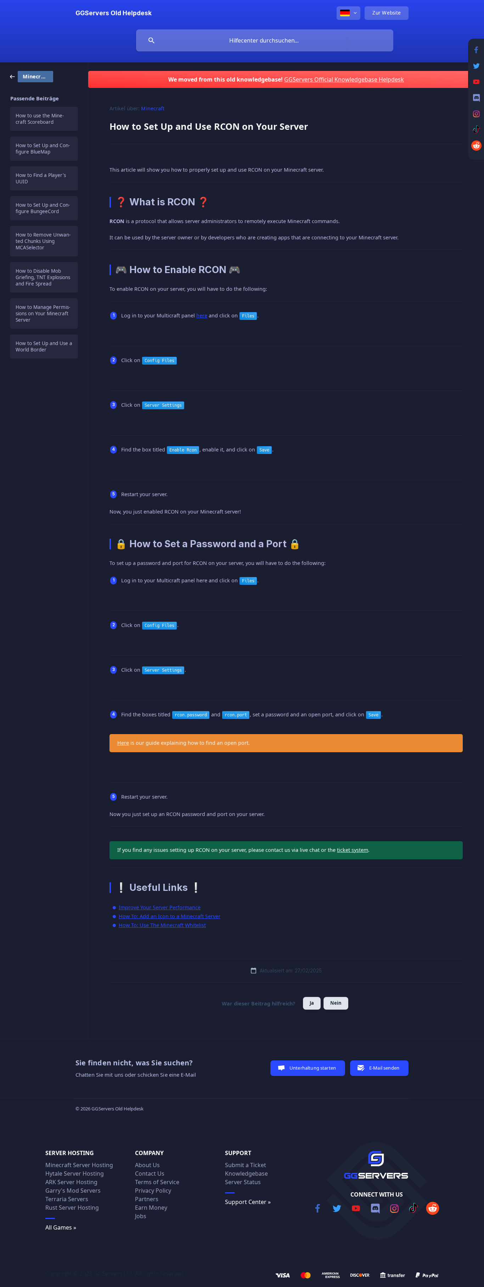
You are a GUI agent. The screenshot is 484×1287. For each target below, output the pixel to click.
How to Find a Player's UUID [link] (41, 178)
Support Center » (248, 1201)
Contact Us (149, 1173)
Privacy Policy (153, 1190)
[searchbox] (264, 40)
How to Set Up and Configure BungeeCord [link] (43, 208)
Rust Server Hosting (72, 1207)
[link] (31, 75)
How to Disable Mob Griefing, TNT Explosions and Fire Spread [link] (43, 277)
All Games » (60, 1227)
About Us (147, 1165)
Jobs (140, 1216)
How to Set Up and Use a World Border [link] (44, 346)
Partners (146, 1199)
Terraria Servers (66, 1199)
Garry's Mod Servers (73, 1190)
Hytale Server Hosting (74, 1173)
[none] (113, 13)
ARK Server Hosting (71, 1182)
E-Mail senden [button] (384, 1068)
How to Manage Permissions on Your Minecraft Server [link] (43, 313)
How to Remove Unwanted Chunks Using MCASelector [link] (43, 241)
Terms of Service (157, 1182)
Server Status (243, 1182)
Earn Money (151, 1207)
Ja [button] (312, 1003)
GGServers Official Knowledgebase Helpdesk (344, 79)
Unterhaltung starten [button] (312, 1068)
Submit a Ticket (245, 1165)
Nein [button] (336, 1003)
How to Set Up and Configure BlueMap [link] (43, 148)
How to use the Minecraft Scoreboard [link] (40, 118)
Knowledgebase (246, 1173)
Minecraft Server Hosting (79, 1165)
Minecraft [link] (152, 108)
